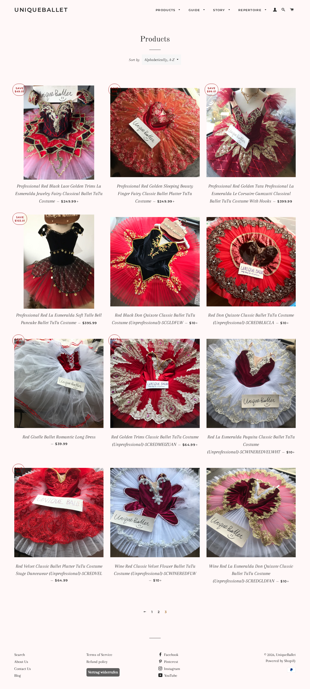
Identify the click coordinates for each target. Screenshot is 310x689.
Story (219, 10)
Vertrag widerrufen (103, 672)
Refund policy (97, 662)
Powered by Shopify (281, 661)
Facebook (170, 654)
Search (19, 654)
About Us (21, 662)
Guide (195, 10)
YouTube (170, 675)
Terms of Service (99, 654)
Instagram (171, 669)
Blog (17, 675)
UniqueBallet (41, 9)
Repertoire (250, 10)
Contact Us (22, 669)
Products (166, 10)
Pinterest (170, 662)
